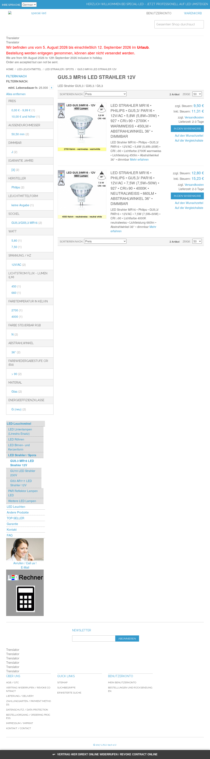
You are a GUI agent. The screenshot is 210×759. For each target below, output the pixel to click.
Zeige (186, 94)
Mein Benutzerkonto (122, 682)
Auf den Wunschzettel (189, 135)
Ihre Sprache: (11, 4)
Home (10, 69)
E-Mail (25, 567)
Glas (16, 391)
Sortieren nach (71, 94)
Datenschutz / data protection (27, 709)
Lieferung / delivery (20, 696)
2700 (17, 310)
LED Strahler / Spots (59, 69)
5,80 (16, 240)
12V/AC (18, 264)
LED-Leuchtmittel (29, 69)
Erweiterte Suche (69, 692)
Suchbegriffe (66, 687)
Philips (17, 187)
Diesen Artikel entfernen (51, 88)
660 (16, 293)
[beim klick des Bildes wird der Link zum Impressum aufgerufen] (25, 549)
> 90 (16, 374)
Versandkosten (194, 117)
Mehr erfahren (139, 159)
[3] (15, 170)
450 (16, 286)
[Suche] (200, 24)
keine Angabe (22, 205)
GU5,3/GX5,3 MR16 (26, 223)
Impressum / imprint (19, 723)
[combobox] (179, 24)
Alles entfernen (16, 94)
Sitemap (62, 682)
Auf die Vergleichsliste (189, 140)
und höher (25, 116)
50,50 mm (20, 134)
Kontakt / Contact (18, 728)
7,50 (16, 247)
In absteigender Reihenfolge (130, 94)
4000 (17, 316)
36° (16, 352)
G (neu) (18, 409)
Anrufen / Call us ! (25, 563)
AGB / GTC (12, 682)
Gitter (143, 94)
